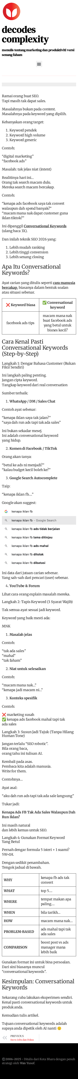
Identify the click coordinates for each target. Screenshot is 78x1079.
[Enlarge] (71, 513)
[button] (39, 64)
